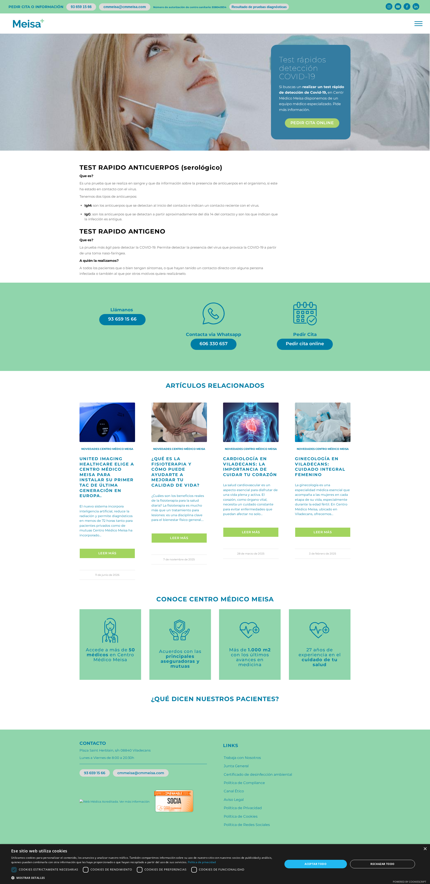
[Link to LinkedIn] (416, 6)
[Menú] (417, 24)
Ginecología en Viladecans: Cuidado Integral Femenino (320, 466)
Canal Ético (234, 791)
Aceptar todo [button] (316, 864)
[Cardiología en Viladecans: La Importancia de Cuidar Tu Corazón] (251, 422)
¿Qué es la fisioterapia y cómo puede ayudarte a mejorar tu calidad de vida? (175, 472)
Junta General (236, 766)
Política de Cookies (241, 816)
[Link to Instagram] (389, 6)
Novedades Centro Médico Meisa (107, 449)
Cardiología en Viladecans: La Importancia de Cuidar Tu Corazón (250, 466)
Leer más (107, 553)
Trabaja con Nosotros (242, 758)
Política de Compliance (244, 783)
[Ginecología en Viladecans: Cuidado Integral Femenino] (322, 422)
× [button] (425, 849)
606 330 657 (214, 343)
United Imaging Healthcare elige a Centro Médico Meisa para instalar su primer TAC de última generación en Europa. (107, 477)
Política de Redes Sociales (247, 825)
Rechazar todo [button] (382, 864)
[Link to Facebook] (407, 6)
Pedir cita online (305, 343)
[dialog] (215, 864)
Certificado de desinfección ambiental (258, 774)
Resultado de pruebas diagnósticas (259, 7)
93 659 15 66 (81, 7)
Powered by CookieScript (409, 881)
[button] (143, 878)
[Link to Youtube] (398, 6)
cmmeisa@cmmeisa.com (124, 7)
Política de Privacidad (243, 808)
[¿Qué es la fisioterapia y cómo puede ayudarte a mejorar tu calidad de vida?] (179, 422)
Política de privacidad (202, 862)
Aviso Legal (234, 799)
